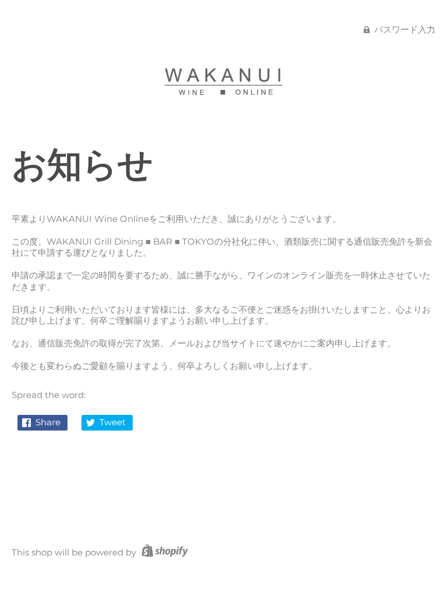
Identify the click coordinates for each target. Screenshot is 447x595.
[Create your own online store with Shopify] (163, 552)
